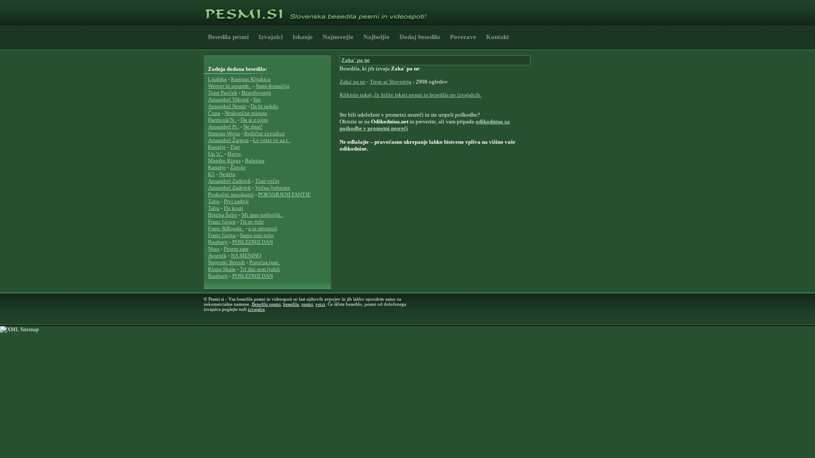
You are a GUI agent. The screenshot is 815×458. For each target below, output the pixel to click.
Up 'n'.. (215, 154)
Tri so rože (252, 221)
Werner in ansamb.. (229, 86)
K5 (211, 174)
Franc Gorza (222, 221)
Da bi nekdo (264, 106)
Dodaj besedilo (419, 37)
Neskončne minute (246, 113)
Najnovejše (338, 37)
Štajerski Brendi (226, 262)
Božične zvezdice (264, 133)
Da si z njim (254, 120)
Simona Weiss (224, 133)
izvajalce (256, 309)
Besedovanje (256, 92)
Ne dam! (252, 126)
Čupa (214, 113)
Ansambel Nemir (227, 106)
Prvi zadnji (236, 201)
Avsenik (217, 255)
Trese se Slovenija (390, 81)
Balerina (254, 160)
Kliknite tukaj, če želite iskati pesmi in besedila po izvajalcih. (410, 95)
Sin (257, 99)
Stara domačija (272, 86)
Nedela (227, 174)
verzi (320, 304)
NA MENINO (246, 255)
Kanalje (217, 147)
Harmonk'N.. (222, 120)
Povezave (463, 37)
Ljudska (217, 79)
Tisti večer (267, 181)
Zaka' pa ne (355, 60)
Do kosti (233, 208)
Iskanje (302, 37)
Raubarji (218, 242)
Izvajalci (271, 37)
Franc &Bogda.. (226, 228)
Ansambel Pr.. (223, 126)
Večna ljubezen (272, 187)
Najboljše (376, 37)
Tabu (213, 201)
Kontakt (497, 37)
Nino (213, 249)
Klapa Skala (222, 269)
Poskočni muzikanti (231, 194)
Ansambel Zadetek (229, 181)
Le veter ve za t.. (271, 140)
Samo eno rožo (257, 235)
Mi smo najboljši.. (262, 215)
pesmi (307, 304)
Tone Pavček (222, 92)
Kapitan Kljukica (250, 79)
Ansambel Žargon (228, 140)
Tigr (235, 147)
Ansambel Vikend (228, 99)
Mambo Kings (224, 160)
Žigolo (238, 167)
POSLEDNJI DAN (252, 242)
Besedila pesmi (228, 37)
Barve (234, 154)
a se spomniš (262, 228)
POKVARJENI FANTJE (284, 194)
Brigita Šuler (222, 215)
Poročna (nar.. (264, 262)
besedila (291, 304)
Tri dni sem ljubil (260, 269)
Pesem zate (236, 249)
